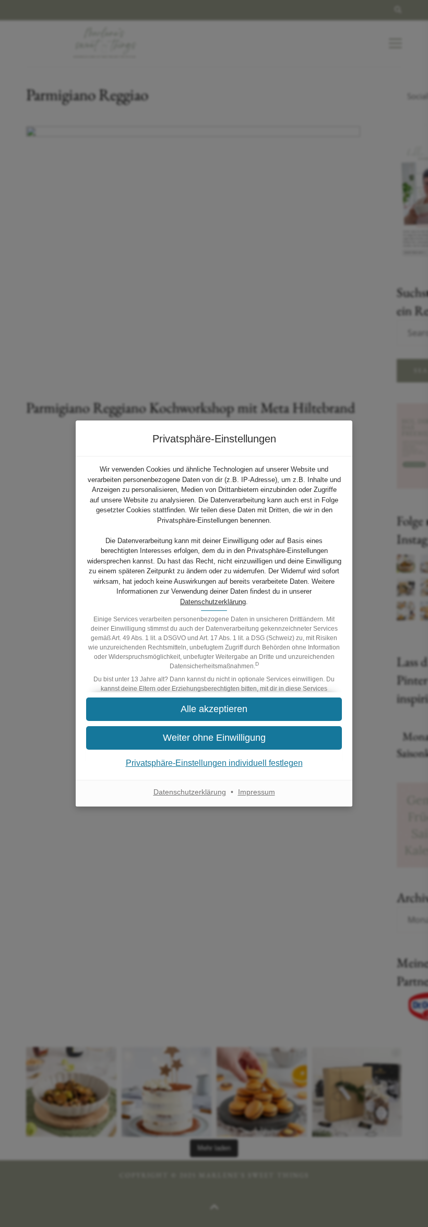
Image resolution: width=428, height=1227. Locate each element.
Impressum (256, 792)
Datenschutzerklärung (213, 602)
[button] (214, 738)
